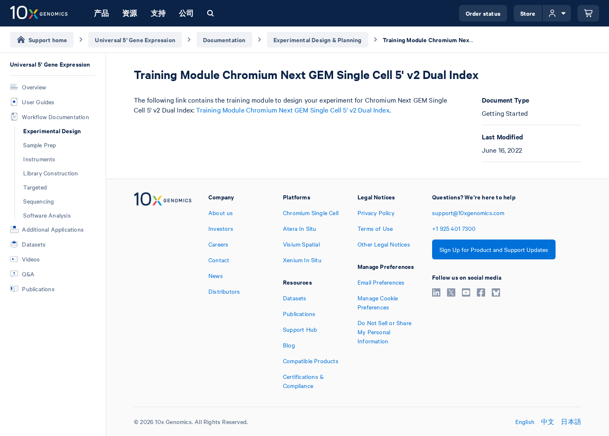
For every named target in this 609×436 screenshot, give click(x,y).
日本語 (571, 421)
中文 (547, 421)
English (524, 421)
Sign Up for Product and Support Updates (494, 249)
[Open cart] (588, 13)
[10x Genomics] (162, 291)
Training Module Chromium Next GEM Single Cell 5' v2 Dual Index (292, 109)
